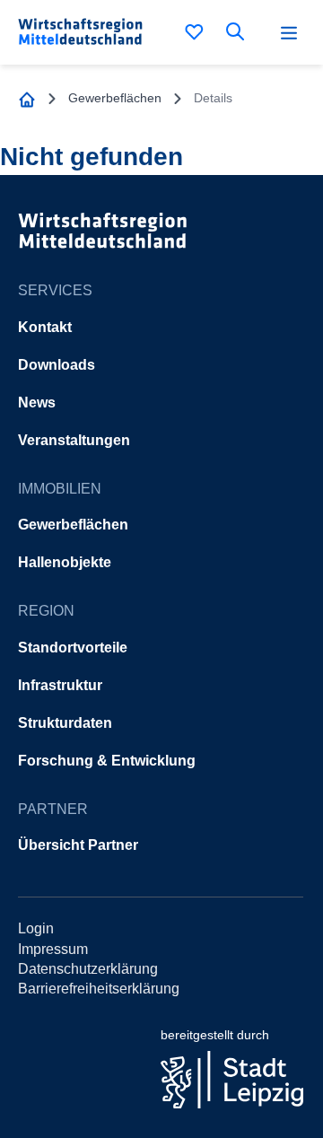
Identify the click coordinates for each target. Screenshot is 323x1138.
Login (36, 928)
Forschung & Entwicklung (107, 760)
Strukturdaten (65, 723)
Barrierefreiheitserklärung (98, 988)
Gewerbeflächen (73, 524)
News (37, 402)
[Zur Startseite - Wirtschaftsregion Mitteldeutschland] (27, 98)
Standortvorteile (72, 647)
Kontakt (45, 327)
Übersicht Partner (78, 845)
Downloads (56, 364)
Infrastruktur (60, 685)
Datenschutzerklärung (88, 968)
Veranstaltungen (74, 440)
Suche (238, 31)
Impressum (53, 949)
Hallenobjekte (64, 562)
